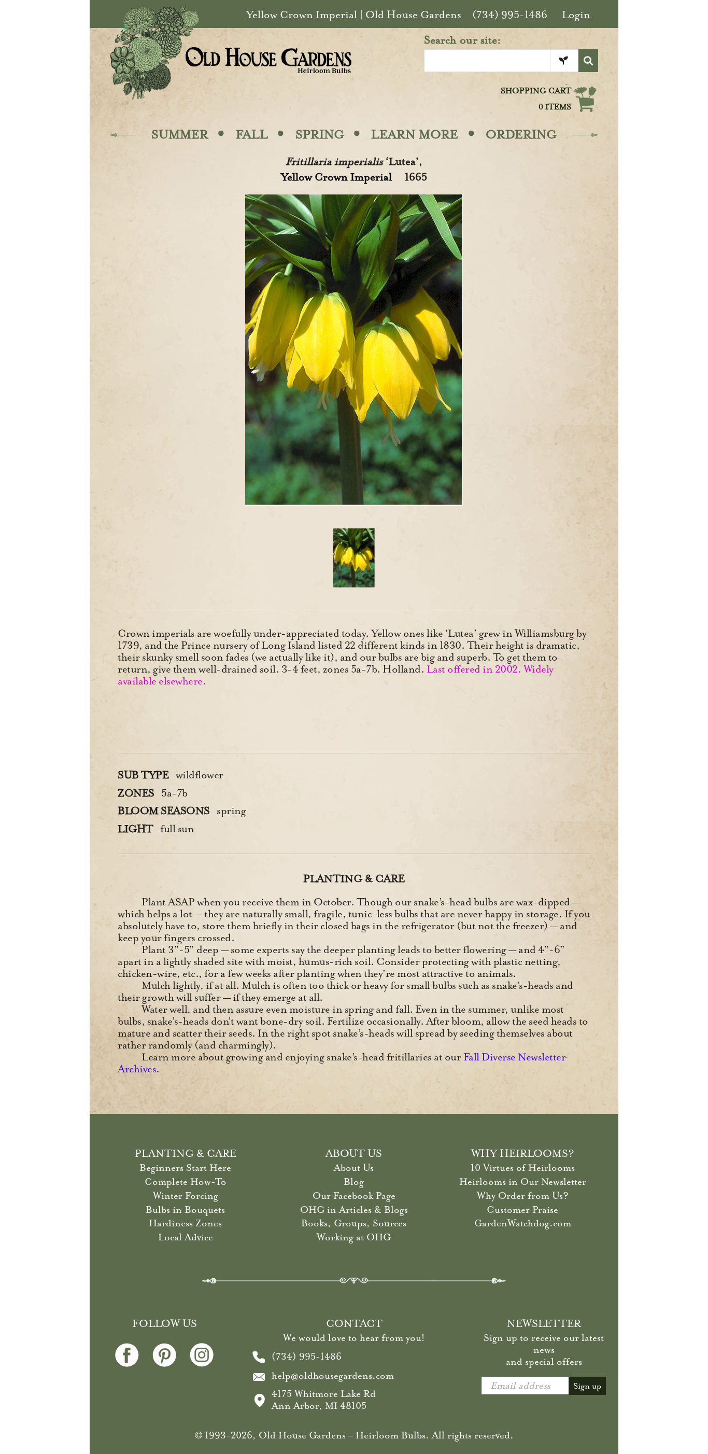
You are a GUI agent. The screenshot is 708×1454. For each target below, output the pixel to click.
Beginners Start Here (185, 1168)
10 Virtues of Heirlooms (523, 1168)
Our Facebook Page (354, 1196)
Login (576, 14)
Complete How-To (185, 1182)
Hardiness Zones (185, 1223)
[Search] (588, 60)
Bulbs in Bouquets (185, 1210)
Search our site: (462, 40)
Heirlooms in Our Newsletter (522, 1182)
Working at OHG (354, 1237)
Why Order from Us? (523, 1196)
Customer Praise (522, 1210)
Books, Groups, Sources (353, 1223)
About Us (354, 1168)
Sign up (587, 1386)
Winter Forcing (185, 1196)
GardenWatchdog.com (522, 1223)
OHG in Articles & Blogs (354, 1210)
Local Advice (185, 1237)
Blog (354, 1182)
